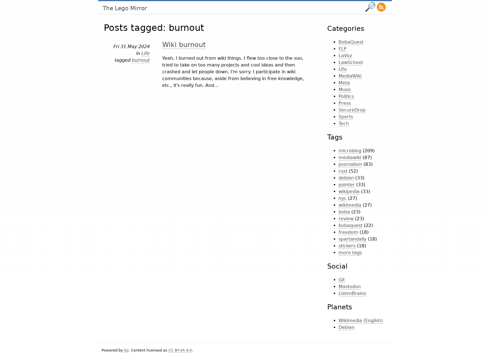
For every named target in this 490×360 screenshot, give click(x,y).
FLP (343, 49)
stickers (347, 245)
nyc (343, 198)
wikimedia (350, 205)
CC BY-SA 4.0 (180, 350)
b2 (126, 350)
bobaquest (350, 225)
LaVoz (345, 55)
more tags (350, 252)
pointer (347, 184)
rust (343, 171)
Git (342, 279)
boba (344, 212)
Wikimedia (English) (361, 320)
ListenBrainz (352, 293)
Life (145, 53)
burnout (141, 60)
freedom (348, 232)
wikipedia (349, 191)
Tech (344, 123)
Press (345, 103)
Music (345, 89)
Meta (344, 82)
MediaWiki (350, 76)
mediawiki (350, 157)
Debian (346, 327)
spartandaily (352, 239)
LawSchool (351, 62)
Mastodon (350, 286)
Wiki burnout (184, 45)
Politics (346, 96)
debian (346, 178)
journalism (350, 164)
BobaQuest (351, 42)
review (346, 218)
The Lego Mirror (125, 8)
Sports (346, 116)
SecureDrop (352, 110)
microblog (350, 150)
